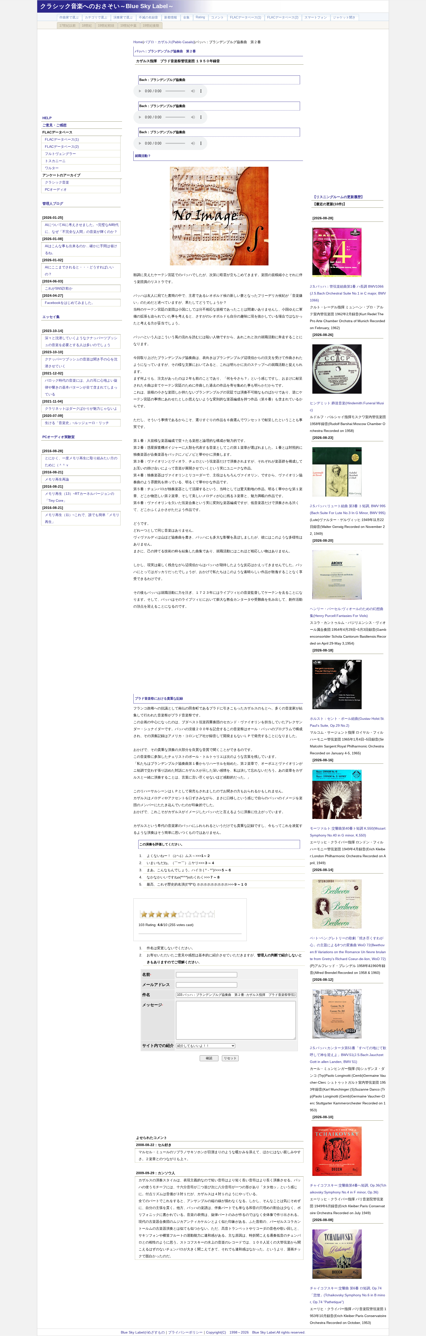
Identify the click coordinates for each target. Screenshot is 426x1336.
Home (138, 42)
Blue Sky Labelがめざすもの (143, 1332)
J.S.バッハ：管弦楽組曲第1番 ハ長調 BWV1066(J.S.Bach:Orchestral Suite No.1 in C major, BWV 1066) (348, 293)
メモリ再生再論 (57, 479)
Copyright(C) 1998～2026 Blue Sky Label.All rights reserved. (255, 1332)
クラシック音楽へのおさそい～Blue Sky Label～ (107, 6)
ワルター (52, 168)
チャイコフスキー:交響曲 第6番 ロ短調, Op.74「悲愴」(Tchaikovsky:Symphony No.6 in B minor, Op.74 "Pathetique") (347, 1295)
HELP (47, 118)
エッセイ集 (51, 317)
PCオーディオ (56, 189)
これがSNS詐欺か (58, 288)
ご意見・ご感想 (54, 125)
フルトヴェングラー (60, 154)
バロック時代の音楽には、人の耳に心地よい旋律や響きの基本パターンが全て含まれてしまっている (81, 387)
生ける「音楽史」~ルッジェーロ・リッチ (77, 423)
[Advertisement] (81, 69)
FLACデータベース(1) (62, 139)
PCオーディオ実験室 (58, 437)
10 (210, 914)
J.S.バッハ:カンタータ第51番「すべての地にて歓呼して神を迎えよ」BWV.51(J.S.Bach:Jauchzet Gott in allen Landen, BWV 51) (348, 1055)
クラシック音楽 (57, 182)
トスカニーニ (55, 161)
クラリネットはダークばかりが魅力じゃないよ (81, 408)
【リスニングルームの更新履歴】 (338, 197)
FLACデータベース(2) (62, 146)
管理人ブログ (52, 203)
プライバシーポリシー (185, 1332)
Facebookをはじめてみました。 (70, 303)
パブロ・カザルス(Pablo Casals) (169, 42)
